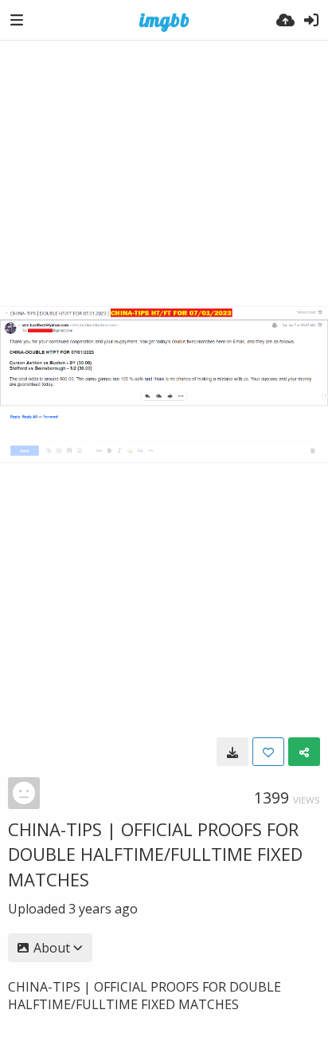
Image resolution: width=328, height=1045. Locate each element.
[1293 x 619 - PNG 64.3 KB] (232, 751)
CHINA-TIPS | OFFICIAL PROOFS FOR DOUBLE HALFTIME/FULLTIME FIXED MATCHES (155, 854)
